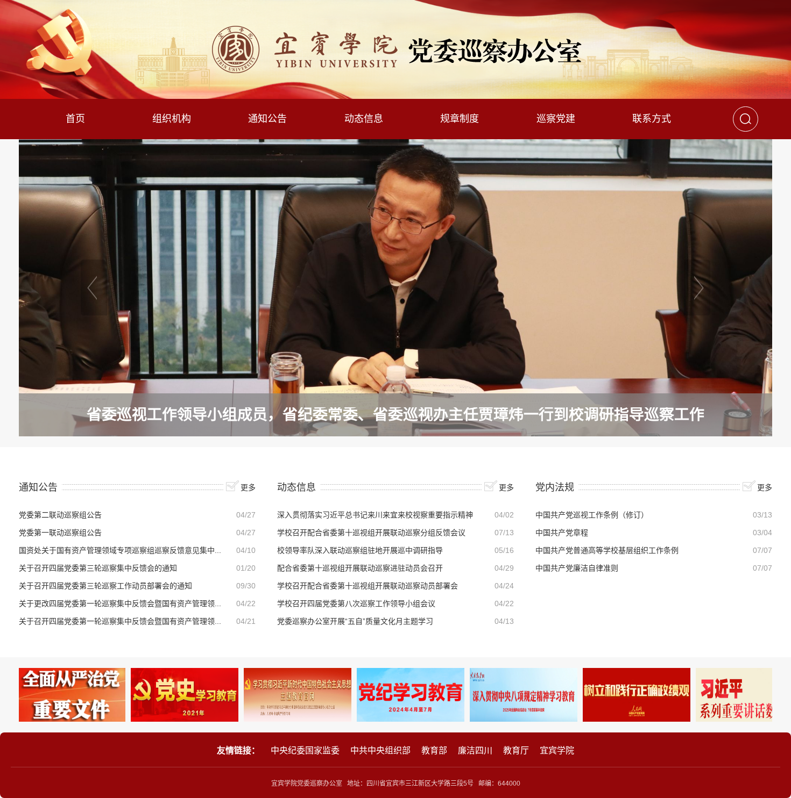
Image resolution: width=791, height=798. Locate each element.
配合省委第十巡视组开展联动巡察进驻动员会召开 (360, 568)
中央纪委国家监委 (305, 750)
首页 (75, 118)
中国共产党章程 (561, 532)
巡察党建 (555, 118)
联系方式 (651, 118)
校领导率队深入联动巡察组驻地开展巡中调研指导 (360, 550)
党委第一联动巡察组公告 (60, 532)
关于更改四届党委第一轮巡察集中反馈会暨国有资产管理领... (120, 603)
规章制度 (459, 118)
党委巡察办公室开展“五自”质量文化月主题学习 (355, 621)
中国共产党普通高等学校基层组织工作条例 (607, 550)
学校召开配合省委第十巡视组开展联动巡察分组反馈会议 (371, 532)
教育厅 (516, 750)
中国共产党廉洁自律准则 (576, 568)
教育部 (434, 750)
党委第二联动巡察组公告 (60, 515)
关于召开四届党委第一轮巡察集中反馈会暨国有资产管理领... (120, 621)
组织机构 (171, 118)
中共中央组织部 (380, 750)
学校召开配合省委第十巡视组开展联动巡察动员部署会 (367, 585)
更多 (248, 487)
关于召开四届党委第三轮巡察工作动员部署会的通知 (105, 585)
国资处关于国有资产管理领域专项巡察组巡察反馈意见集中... (120, 550)
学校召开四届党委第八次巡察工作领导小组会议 (356, 603)
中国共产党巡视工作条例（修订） (591, 515)
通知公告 (267, 118)
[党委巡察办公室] (395, 49)
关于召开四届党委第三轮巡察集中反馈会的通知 (98, 568)
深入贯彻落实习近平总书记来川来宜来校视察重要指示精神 (375, 515)
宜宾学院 (557, 750)
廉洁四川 (475, 750)
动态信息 (363, 118)
